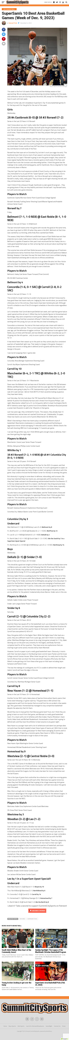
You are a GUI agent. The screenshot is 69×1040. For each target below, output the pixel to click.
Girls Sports (21, 1026)
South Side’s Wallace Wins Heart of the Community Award (16, 951)
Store (63, 1026)
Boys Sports (12, 1026)
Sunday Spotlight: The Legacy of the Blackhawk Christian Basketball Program (50, 951)
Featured (22, 919)
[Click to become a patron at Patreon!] (37, 913)
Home (5, 1026)
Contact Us (57, 1026)
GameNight (49, 1026)
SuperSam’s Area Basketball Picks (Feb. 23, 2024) (50, 984)
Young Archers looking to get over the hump (16, 984)
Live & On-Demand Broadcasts (35, 1026)
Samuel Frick (13, 23)
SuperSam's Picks (32, 919)
